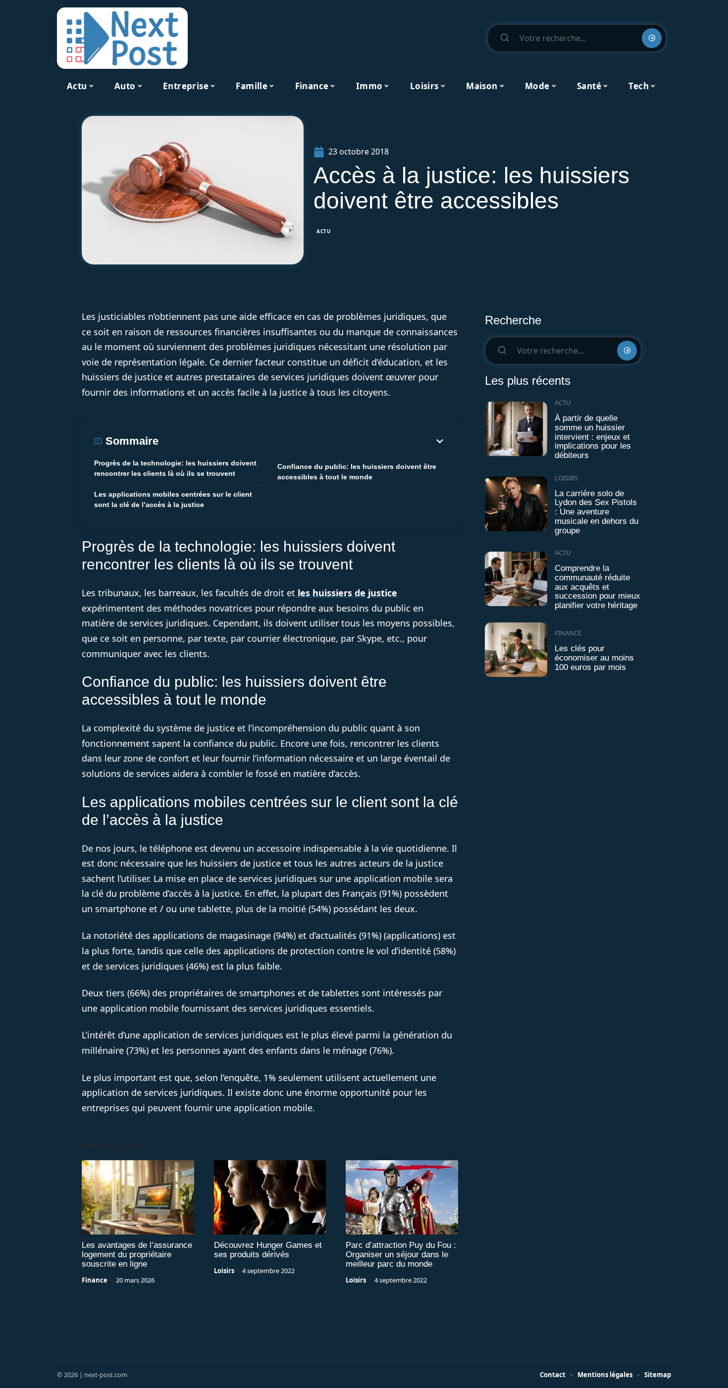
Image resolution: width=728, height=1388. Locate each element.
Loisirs (224, 1270)
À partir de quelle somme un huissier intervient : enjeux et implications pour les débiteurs (593, 436)
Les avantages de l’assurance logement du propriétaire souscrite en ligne (137, 1254)
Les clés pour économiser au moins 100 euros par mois (594, 657)
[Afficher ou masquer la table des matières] (302, 441)
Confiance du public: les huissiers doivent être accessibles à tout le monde (356, 472)
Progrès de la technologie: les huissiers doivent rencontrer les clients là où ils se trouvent (175, 468)
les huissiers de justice (346, 593)
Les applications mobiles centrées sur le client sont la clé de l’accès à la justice (173, 499)
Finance (94, 1280)
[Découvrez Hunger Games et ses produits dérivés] (270, 1197)
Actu (323, 231)
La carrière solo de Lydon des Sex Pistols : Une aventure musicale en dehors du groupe (596, 512)
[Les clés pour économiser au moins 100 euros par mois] (516, 649)
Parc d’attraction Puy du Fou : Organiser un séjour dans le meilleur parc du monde (401, 1254)
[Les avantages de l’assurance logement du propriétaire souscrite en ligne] (138, 1197)
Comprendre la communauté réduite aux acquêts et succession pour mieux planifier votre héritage (597, 587)
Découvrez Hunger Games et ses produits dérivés (268, 1249)
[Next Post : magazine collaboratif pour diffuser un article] (122, 38)
